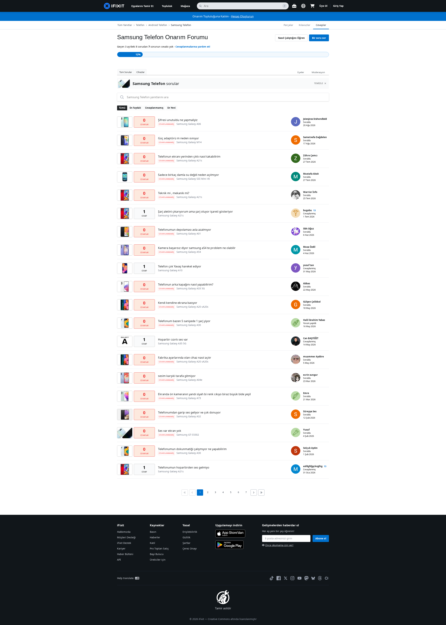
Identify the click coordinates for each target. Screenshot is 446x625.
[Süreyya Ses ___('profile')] (295, 414)
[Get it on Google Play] (229, 545)
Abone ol (320, 538)
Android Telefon (157, 25)
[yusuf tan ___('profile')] (295, 268)
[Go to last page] (261, 492)
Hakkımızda (123, 531)
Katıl (152, 543)
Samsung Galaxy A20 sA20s (192, 306)
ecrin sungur (310, 374)
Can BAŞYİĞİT (310, 338)
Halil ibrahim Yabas (314, 320)
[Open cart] (312, 5)
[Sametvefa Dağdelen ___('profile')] (295, 140)
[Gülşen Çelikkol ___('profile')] (295, 304)
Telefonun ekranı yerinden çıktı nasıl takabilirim (189, 156)
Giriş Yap (338, 5)
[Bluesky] (313, 578)
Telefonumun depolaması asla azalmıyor (184, 230)
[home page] (114, 6)
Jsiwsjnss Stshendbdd (315, 118)
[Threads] (320, 578)
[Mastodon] (306, 578)
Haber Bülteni (125, 554)
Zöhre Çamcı (310, 155)
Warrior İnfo (310, 192)
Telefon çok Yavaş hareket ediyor (179, 266)
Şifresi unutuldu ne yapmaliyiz (178, 120)
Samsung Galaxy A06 (188, 124)
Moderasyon (318, 72)
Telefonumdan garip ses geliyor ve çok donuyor (189, 412)
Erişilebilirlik (190, 531)
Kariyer (121, 548)
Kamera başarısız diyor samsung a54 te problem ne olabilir (197, 248)
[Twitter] (285, 578)
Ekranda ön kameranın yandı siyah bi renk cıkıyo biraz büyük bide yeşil (204, 394)
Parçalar (288, 25)
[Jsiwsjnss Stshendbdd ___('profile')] (295, 121)
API (119, 559)
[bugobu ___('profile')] (295, 213)
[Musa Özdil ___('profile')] (295, 249)
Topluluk (167, 6)
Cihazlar (140, 72)
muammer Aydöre (313, 356)
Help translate (125, 578)
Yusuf (306, 429)
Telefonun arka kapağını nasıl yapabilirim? (185, 284)
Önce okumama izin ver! (279, 545)
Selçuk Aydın (310, 448)
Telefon (140, 25)
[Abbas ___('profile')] (295, 286)
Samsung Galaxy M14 (189, 142)
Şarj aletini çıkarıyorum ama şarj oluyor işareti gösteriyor (195, 211)
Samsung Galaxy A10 (170, 270)
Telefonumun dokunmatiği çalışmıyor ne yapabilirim (192, 449)
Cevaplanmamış (154, 107)
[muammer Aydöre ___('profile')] (295, 359)
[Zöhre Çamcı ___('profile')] (295, 158)
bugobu (307, 210)
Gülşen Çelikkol (312, 301)
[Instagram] (292, 578)
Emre (306, 393)
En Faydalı (135, 107)
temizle (318, 83)
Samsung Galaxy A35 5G (172, 343)
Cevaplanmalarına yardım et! (192, 46)
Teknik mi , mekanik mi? (173, 193)
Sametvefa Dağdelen (315, 137)
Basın (153, 531)
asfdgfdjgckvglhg (312, 466)
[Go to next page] (254, 492)
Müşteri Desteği (126, 537)
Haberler (155, 537)
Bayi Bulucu (157, 554)
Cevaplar (321, 25)
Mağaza (185, 6)
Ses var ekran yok (169, 431)
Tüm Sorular (125, 72)
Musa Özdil (309, 246)
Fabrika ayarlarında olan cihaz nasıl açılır (184, 358)
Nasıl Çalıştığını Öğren (291, 38)
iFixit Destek (124, 543)
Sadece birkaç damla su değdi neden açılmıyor (188, 175)
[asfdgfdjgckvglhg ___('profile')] (295, 469)
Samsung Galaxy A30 (188, 325)
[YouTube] (299, 578)
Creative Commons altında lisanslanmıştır (232, 619)
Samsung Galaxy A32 (188, 416)
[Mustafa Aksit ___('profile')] (295, 176)
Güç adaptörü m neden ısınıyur (178, 138)
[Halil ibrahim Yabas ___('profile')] (295, 322)
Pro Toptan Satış (159, 548)
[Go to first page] (185, 492)
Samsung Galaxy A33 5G (190, 288)
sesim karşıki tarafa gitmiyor (177, 376)
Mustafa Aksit (311, 173)
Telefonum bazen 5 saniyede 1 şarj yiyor (184, 321)
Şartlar (186, 543)
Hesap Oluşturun (242, 16)
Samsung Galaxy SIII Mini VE (193, 178)
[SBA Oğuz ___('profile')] (295, 231)
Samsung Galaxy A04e (189, 379)
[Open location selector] (303, 5)
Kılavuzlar (304, 25)
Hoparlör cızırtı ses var (173, 339)
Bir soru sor (319, 38)
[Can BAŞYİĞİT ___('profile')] (295, 341)
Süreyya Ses (309, 411)
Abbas (306, 283)
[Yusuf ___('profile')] (295, 432)
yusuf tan (308, 265)
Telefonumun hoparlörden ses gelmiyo (183, 467)
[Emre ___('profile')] (295, 396)
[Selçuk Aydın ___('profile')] (295, 450)
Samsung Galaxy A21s (189, 160)
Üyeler (300, 72)
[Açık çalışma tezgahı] (294, 5)
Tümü (122, 107)
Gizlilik (186, 537)
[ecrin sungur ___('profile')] (295, 377)
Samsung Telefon (181, 25)
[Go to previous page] (192, 492)
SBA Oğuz (308, 228)
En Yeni (171, 107)
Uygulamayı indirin (228, 525)
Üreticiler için (158, 559)
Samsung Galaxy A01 (188, 233)
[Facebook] (278, 578)
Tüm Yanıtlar (124, 25)
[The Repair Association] (327, 578)
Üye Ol (323, 5)
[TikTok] (272, 578)
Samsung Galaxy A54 (188, 251)
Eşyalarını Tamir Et (142, 6)
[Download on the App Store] (230, 533)
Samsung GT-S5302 (187, 434)
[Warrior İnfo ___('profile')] (295, 195)
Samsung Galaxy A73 (188, 398)
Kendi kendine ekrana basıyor (177, 303)
